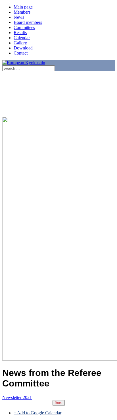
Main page (23, 7)
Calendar (22, 37)
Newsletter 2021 (17, 397)
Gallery (20, 42)
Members (22, 12)
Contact (21, 53)
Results (20, 32)
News (19, 17)
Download (23, 47)
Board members (28, 22)
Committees (24, 27)
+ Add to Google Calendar (37, 412)
